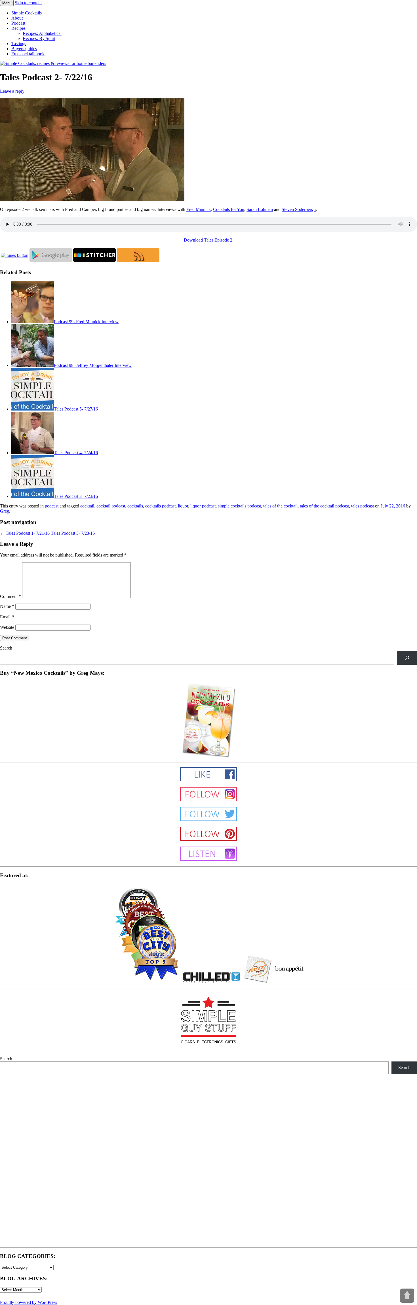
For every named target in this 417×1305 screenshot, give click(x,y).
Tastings (18, 43)
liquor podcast (203, 506)
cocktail (87, 506)
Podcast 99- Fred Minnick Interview (86, 321)
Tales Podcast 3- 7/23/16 (76, 496)
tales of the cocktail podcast (324, 506)
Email (7, 616)
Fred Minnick (198, 209)
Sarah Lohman (260, 209)
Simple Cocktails (26, 12)
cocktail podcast (110, 506)
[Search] (407, 658)
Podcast (18, 23)
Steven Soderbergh (299, 209)
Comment (10, 596)
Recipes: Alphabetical (42, 33)
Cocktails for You (228, 209)
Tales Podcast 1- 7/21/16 (25, 533)
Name (7, 606)
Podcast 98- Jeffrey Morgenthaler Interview (93, 365)
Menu (6, 3)
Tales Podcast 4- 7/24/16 (76, 452)
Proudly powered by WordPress (28, 1302)
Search (6, 648)
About (17, 18)
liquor (183, 506)
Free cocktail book (28, 53)
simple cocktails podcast (239, 506)
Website (7, 627)
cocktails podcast (160, 506)
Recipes (18, 28)
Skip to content (28, 2)
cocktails (135, 506)
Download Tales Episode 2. (208, 240)
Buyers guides (24, 48)
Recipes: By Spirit (39, 38)
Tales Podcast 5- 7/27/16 (76, 409)
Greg (4, 511)
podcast (51, 506)
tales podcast (362, 506)
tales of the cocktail (280, 506)
